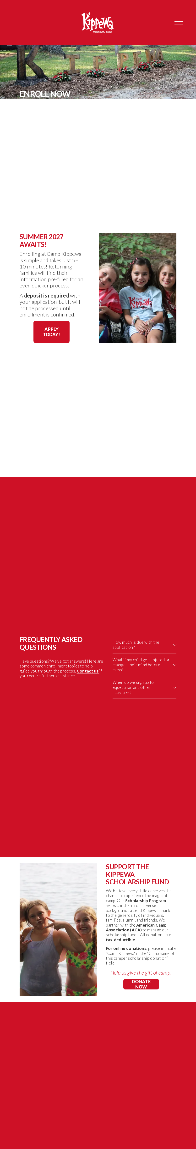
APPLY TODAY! (51, 332)
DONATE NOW (141, 984)
